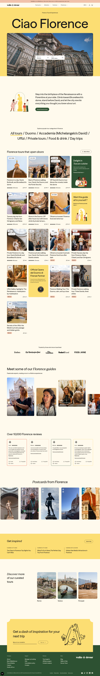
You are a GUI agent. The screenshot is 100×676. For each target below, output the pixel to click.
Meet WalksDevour (12, 661)
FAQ (26, 661)
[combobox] (42, 58)
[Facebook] (92, 673)
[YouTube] (82, 673)
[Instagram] (87, 673)
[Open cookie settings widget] (2, 673)
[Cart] (92, 5)
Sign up (42, 642)
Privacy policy (56, 672)
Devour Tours (64, 663)
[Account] (89, 5)
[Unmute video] (2, 492)
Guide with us (10, 667)
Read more (11, 455)
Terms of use (70, 672)
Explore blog (88, 541)
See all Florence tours (42, 109)
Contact (27, 665)
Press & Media (11, 663)
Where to (39, 57)
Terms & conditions (63, 672)
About (8, 659)
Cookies (51, 672)
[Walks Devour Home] (13, 5)
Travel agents (46, 659)
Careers (9, 665)
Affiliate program (47, 661)
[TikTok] (84, 673)
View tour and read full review (14, 458)
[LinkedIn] (89, 673)
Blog (62, 659)
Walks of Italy (64, 661)
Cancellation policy (30, 663)
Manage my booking (30, 659)
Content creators (47, 663)
